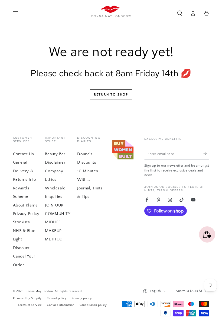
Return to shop (111, 94)
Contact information (60, 305)
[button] (179, 13)
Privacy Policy (26, 213)
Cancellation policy (93, 305)
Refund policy (57, 298)
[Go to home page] (111, 13)
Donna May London (39, 291)
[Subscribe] (206, 153)
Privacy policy (82, 298)
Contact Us (23, 154)
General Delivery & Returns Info (24, 171)
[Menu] (15, 13)
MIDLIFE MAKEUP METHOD (54, 231)
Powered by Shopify (27, 298)
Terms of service (30, 305)
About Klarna (25, 205)
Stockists (21, 222)
